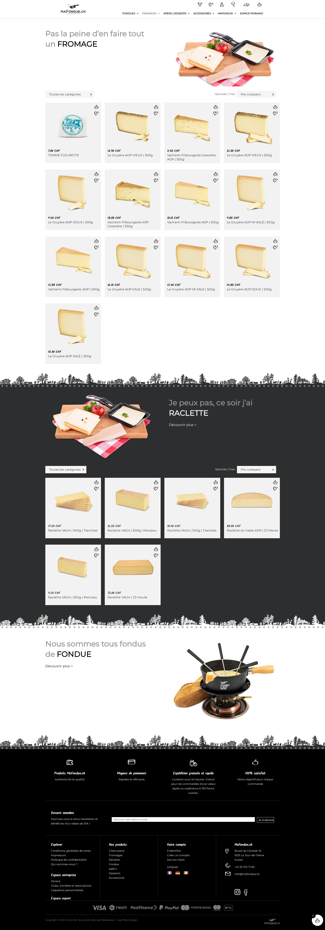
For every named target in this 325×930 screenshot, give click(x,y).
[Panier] (259, 4)
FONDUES (128, 13)
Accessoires (116, 877)
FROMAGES (149, 13)
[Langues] (246, 5)
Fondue (114, 864)
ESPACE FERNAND (251, 13)
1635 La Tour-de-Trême (249, 855)
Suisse (239, 859)
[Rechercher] (232, 4)
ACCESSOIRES (202, 13)
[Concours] (199, 4)
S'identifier (174, 850)
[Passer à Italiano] (186, 872)
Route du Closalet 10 (248, 850)
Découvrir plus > (182, 425)
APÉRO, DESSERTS (174, 13)
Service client (176, 859)
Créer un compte (178, 855)
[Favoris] (210, 5)
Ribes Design (130, 920)
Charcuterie (116, 850)
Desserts (114, 873)
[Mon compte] (221, 4)
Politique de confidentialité (69, 859)
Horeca (55, 881)
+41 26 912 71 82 (245, 867)
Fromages (115, 855)
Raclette (114, 859)
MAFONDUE (225, 13)
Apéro (113, 868)
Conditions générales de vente (71, 850)
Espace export (61, 898)
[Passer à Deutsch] (178, 872)
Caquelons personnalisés (67, 890)
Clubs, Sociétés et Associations (71, 885)
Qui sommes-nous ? (64, 864)
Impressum (58, 855)
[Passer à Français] (169, 872)
